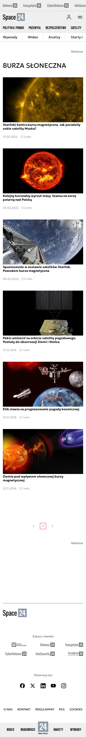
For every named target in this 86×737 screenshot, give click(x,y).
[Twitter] (32, 685)
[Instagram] (63, 685)
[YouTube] (53, 685)
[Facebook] (22, 685)
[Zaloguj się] (69, 17)
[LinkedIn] (43, 685)
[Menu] (80, 17)
